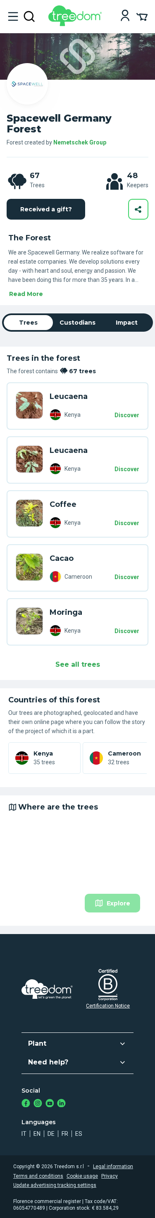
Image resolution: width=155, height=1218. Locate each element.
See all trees (77, 664)
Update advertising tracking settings (54, 1185)
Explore (118, 903)
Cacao (62, 558)
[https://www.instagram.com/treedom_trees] (37, 1104)
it (23, 1133)
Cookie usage (82, 1176)
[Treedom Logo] (76, 24)
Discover (126, 415)
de (51, 1133)
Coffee (63, 504)
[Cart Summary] (142, 16)
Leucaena (69, 396)
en (37, 1133)
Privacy (109, 1176)
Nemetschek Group (79, 142)
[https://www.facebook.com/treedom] (25, 1104)
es (78, 1133)
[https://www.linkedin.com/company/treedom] (61, 1104)
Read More (26, 294)
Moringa (66, 612)
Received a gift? (46, 209)
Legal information (113, 1166)
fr (65, 1133)
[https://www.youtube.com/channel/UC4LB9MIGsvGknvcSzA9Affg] (49, 1104)
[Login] (125, 16)
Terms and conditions (38, 1176)
